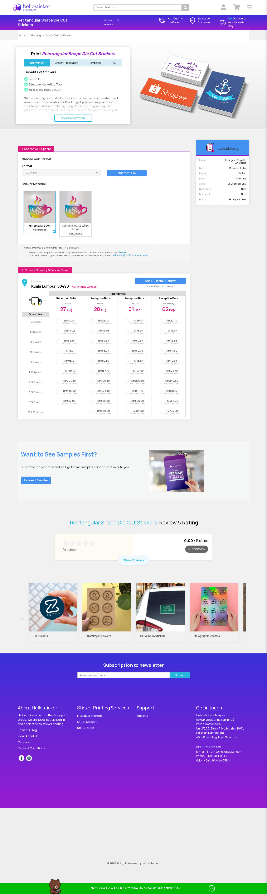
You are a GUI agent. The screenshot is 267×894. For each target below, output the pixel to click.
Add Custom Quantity (160, 281)
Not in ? (85, 286)
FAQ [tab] (114, 63)
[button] (249, 7)
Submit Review (196, 549)
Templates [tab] (95, 63)
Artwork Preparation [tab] (66, 63)
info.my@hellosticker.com (130, 255)
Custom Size (127, 173)
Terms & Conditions (31, 748)
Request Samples (36, 480)
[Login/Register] (223, 7)
